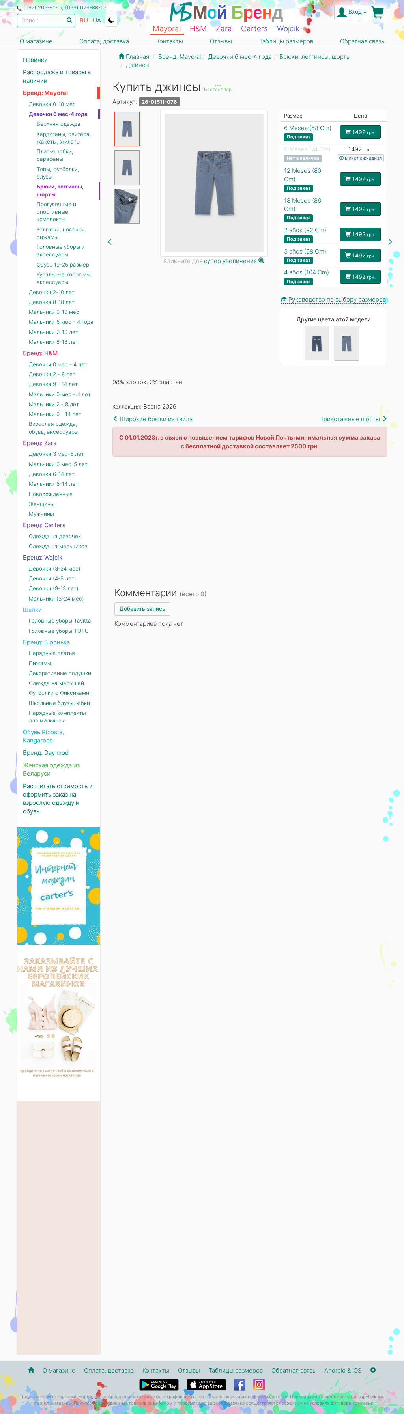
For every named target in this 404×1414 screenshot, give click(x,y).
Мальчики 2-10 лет (53, 332)
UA (97, 20)
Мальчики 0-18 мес (54, 312)
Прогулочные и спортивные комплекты (56, 212)
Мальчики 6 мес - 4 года (61, 322)
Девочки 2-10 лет (52, 292)
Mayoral (167, 28)
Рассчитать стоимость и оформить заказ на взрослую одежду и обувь (58, 798)
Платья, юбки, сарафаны (55, 155)
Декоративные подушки (60, 673)
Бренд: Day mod (46, 752)
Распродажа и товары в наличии (57, 76)
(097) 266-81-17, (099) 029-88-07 (65, 7)
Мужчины (41, 514)
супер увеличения (231, 261)
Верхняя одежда (58, 124)
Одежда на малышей (56, 683)
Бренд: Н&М (40, 353)
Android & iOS (342, 1370)
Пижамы (40, 663)
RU (84, 20)
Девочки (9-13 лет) (54, 588)
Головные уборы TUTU (59, 631)
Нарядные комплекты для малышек (57, 717)
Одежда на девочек (55, 536)
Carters (254, 28)
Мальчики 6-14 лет (53, 484)
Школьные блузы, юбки (59, 703)
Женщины (41, 504)
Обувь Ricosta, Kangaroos (43, 736)
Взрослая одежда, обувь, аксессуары (54, 428)
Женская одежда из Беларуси (51, 769)
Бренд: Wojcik (42, 557)
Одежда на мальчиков (58, 546)
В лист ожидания (363, 158)
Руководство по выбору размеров (336, 299)
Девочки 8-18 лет (52, 302)
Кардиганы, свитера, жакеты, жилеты (64, 138)
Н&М (198, 28)
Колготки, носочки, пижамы (61, 233)
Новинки (35, 59)
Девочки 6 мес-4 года (58, 114)
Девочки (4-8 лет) (52, 578)
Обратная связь (362, 41)
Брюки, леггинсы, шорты (60, 190)
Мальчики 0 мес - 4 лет (60, 394)
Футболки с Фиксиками (59, 693)
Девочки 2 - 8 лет (52, 374)
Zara (224, 28)
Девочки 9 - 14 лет (53, 384)
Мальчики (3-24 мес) (56, 598)
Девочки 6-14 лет (52, 474)
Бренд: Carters (44, 525)
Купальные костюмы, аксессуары (64, 278)
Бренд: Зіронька (46, 642)
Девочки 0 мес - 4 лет (58, 364)
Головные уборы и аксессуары (61, 250)
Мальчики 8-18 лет (53, 342)
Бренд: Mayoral (45, 93)
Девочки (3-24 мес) (54, 568)
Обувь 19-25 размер (63, 264)
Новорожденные (51, 494)
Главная (136, 56)
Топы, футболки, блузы (58, 173)
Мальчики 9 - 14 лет (55, 414)
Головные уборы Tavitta (60, 620)
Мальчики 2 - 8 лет (54, 404)
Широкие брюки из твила (155, 419)
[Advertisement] (250, 519)
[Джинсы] (317, 343)
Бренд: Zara (39, 443)
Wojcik (288, 28)
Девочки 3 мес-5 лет (56, 454)
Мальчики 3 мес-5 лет (58, 464)
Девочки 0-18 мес (52, 104)
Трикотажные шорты (351, 419)
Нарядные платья (52, 653)
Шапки (32, 610)
